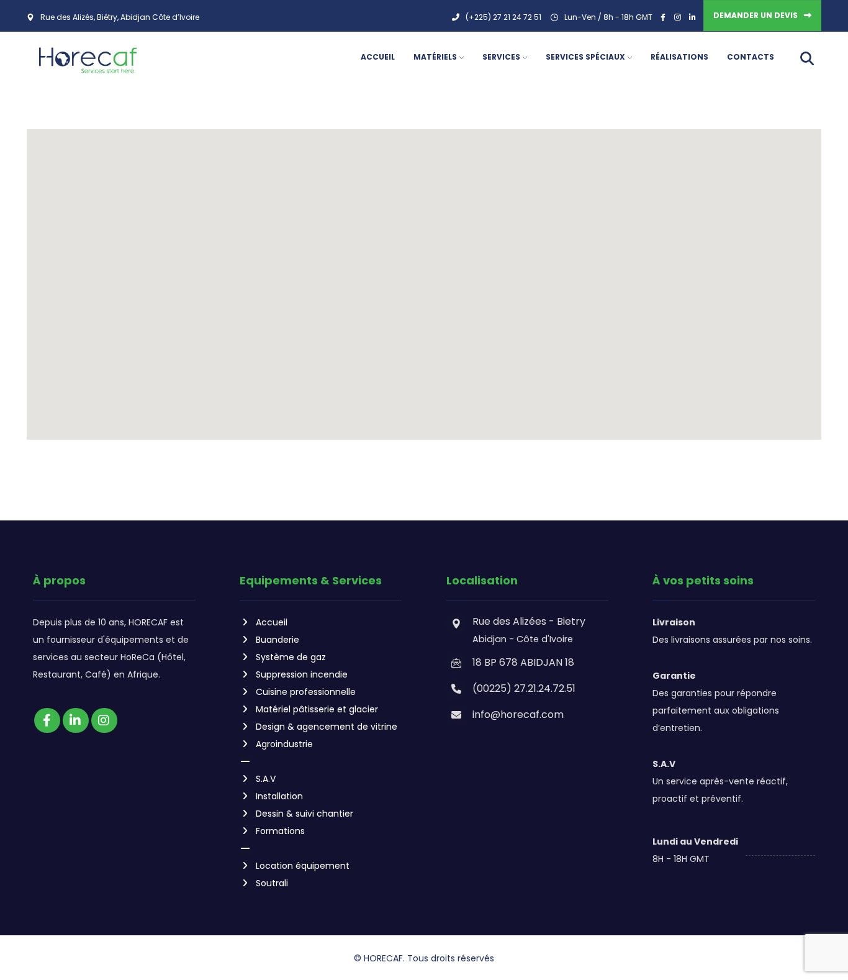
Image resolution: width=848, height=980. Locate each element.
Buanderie (277, 639)
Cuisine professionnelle (306, 692)
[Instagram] (677, 17)
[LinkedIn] (692, 17)
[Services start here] (88, 60)
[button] (424, 277)
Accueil (271, 622)
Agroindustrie (284, 744)
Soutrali (272, 883)
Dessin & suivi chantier (304, 813)
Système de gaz (291, 657)
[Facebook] (663, 17)
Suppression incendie (302, 674)
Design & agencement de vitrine (326, 726)
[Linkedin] (76, 720)
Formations (280, 831)
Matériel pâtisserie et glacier (317, 709)
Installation (279, 796)
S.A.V (266, 779)
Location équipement (303, 866)
